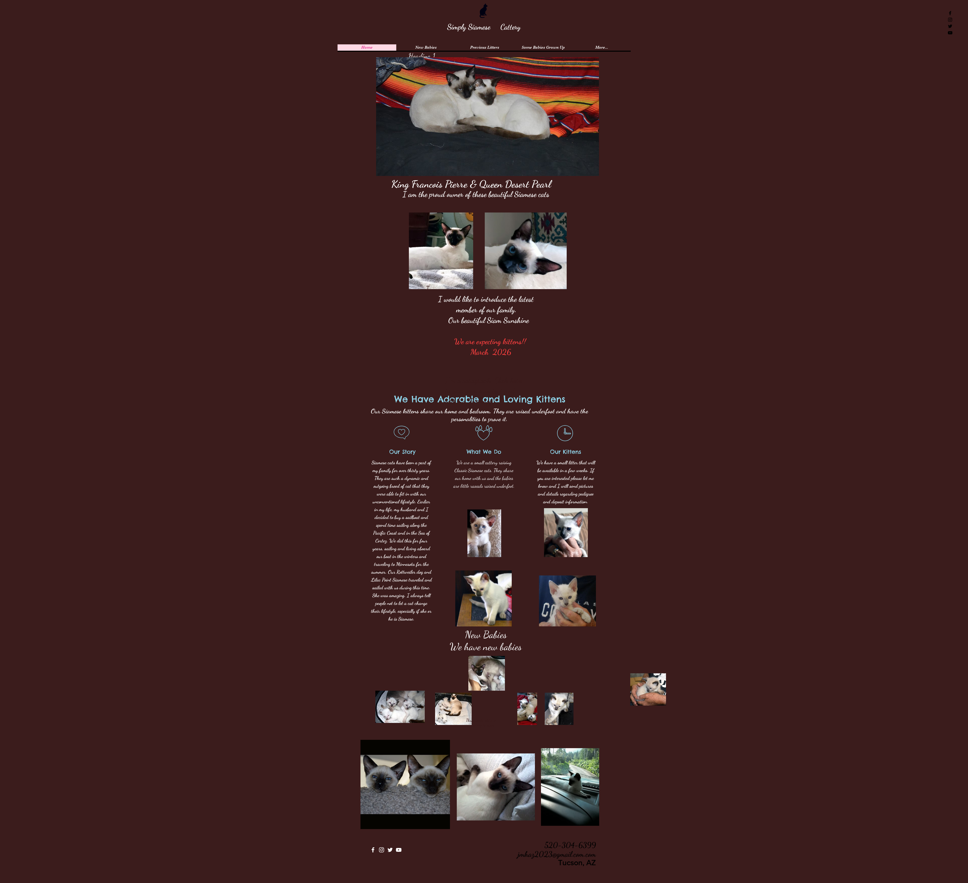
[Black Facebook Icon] (950, 13)
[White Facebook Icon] (373, 849)
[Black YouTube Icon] (950, 33)
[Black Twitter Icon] (950, 26)
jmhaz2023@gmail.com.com (557, 854)
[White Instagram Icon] (381, 849)
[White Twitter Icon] (390, 849)
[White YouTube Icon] (398, 849)
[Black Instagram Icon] (950, 19)
